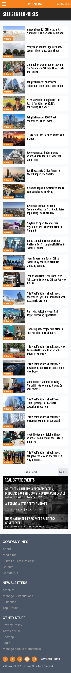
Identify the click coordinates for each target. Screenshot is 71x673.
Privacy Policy (12, 625)
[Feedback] (34, 659)
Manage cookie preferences (22, 649)
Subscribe (63, 3)
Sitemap (8, 637)
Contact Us (10, 573)
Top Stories (10, 608)
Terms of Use (12, 631)
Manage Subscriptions (18, 596)
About (7, 549)
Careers (8, 567)
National (8, 197)
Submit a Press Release (19, 561)
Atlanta (7, 39)
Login (6, 643)
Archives (9, 590)
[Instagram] (27, 659)
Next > (63, 471)
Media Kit (9, 555)
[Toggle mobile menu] (4, 4)
